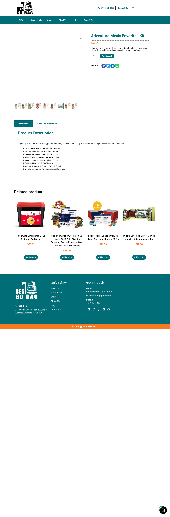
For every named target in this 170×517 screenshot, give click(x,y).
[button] (81, 38)
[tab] (23, 123)
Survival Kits (36, 20)
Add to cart (107, 56)
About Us (63, 20)
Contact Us (88, 20)
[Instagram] (93, 309)
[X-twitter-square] (103, 309)
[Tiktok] (98, 309)
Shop (49, 20)
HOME (20, 20)
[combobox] (54, 8)
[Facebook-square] (88, 309)
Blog (77, 20)
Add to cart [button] (31, 257)
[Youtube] (108, 309)
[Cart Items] (133, 8)
